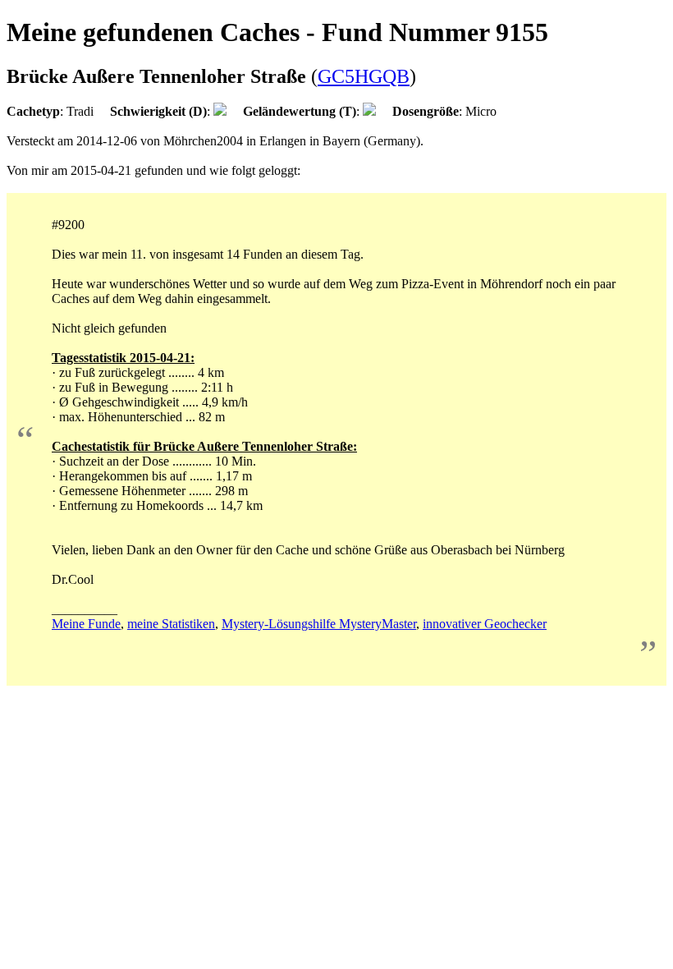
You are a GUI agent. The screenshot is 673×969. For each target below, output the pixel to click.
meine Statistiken (171, 624)
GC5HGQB (364, 76)
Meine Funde (86, 624)
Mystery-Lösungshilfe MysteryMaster (319, 624)
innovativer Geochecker (485, 624)
